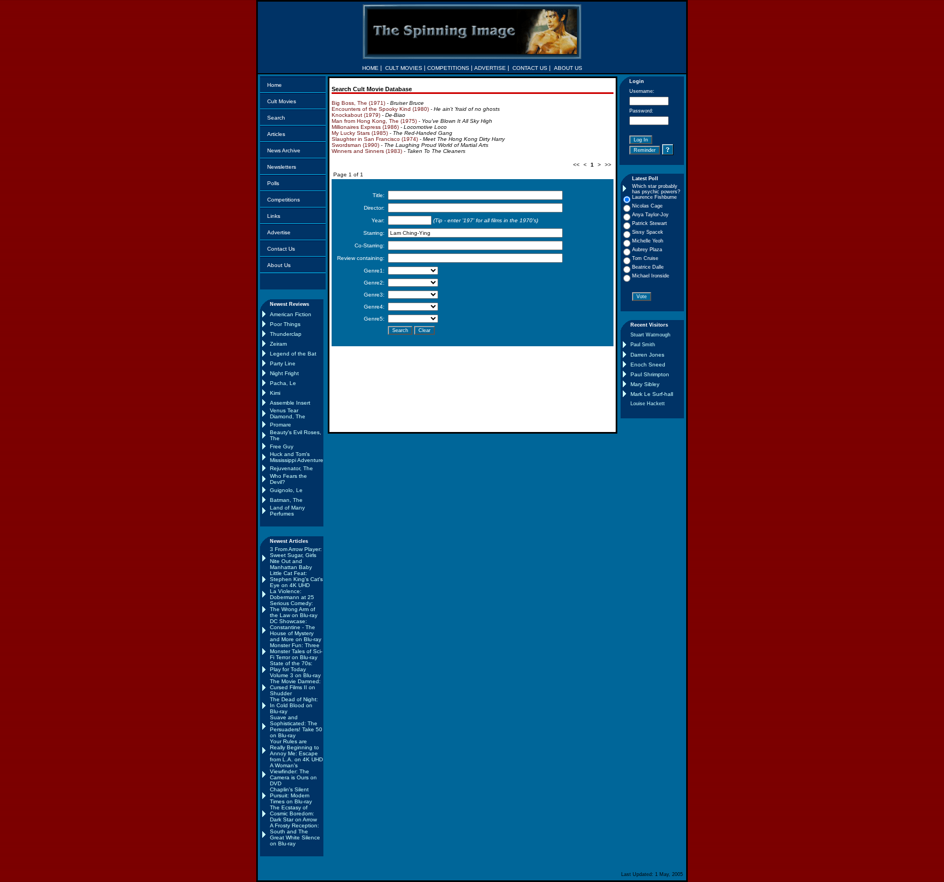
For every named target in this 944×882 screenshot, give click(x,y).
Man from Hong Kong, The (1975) (374, 121)
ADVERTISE (490, 68)
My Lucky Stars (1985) (360, 133)
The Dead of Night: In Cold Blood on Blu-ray (294, 705)
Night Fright (284, 373)
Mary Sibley (644, 384)
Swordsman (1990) (355, 145)
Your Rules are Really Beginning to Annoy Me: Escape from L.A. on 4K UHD (296, 750)
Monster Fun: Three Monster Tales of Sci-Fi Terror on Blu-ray (296, 651)
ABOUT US (568, 68)
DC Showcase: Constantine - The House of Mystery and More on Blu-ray (295, 630)
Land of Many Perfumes (287, 511)
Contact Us (281, 249)
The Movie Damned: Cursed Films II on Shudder (295, 687)
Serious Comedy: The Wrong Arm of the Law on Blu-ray (293, 609)
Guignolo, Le (286, 490)
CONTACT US (529, 68)
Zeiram (278, 344)
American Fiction (290, 314)
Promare (280, 425)
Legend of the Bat (293, 354)
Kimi (275, 393)
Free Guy (281, 446)
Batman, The (286, 500)
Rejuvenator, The (291, 468)
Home (274, 85)
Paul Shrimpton (649, 374)
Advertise (279, 232)
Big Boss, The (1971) (358, 103)
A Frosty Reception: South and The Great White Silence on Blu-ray (295, 834)
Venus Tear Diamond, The (287, 413)
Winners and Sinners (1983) (367, 151)
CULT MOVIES (403, 68)
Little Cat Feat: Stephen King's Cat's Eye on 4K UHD (296, 579)
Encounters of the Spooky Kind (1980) (380, 109)
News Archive (283, 150)
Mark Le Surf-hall (651, 394)
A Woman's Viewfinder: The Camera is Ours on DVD (293, 774)
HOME (370, 68)
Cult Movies (281, 101)
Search (276, 118)
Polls (273, 183)
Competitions (283, 200)
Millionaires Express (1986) (365, 127)
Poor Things (285, 324)
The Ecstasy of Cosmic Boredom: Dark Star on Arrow (293, 813)
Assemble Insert (290, 403)
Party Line (283, 363)
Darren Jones (647, 355)
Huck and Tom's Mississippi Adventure (296, 457)
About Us (279, 265)
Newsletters (281, 167)
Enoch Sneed (647, 365)
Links (273, 216)
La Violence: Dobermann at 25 (292, 594)
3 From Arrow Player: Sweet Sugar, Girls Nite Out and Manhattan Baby (296, 558)
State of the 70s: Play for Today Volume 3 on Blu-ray (295, 669)
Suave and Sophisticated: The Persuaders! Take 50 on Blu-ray (296, 726)
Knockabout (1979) (356, 115)
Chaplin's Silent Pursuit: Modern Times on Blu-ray (291, 795)
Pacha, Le (283, 383)
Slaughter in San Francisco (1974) (375, 139)
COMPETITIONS (448, 68)
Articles (276, 134)
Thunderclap (286, 334)
